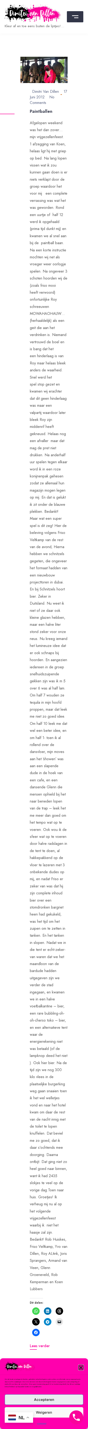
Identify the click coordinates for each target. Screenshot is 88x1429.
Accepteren (44, 1399)
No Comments (42, 99)
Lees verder (40, 1346)
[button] (81, 1367)
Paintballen (41, 111)
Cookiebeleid (41, 1423)
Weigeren (44, 1412)
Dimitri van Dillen (45, 91)
